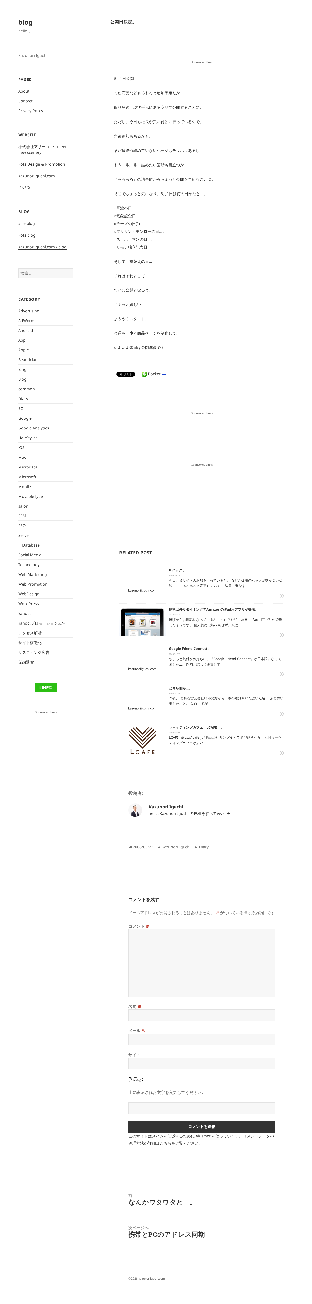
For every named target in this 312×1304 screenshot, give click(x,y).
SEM (22, 515)
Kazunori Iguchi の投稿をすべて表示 (193, 813)
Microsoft (27, 476)
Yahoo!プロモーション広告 (42, 623)
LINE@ (24, 187)
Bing (22, 369)
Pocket (154, 374)
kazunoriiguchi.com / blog (42, 246)
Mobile (24, 486)
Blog (22, 379)
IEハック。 (177, 570)
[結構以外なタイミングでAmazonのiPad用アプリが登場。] (142, 624)
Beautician (28, 359)
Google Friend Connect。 (190, 648)
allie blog (26, 223)
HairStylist (27, 437)
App (22, 340)
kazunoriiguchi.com (36, 176)
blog (25, 22)
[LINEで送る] (144, 374)
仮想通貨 (26, 662)
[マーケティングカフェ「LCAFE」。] (142, 748)
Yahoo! (24, 613)
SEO (22, 525)
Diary (23, 398)
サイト (134, 1054)
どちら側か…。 (180, 688)
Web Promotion (33, 584)
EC (20, 408)
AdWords (26, 320)
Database (31, 545)
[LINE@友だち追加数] (46, 687)
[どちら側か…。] (142, 708)
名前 (135, 1006)
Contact (25, 101)
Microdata (27, 467)
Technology (28, 564)
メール (137, 1030)
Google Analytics (33, 428)
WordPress (28, 603)
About (23, 91)
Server (24, 535)
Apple (23, 350)
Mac (22, 457)
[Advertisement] (202, 47)
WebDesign (28, 594)
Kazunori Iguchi (176, 847)
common (26, 389)
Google (25, 418)
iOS (21, 447)
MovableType (30, 496)
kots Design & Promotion (41, 164)
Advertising (28, 311)
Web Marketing (32, 574)
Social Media (29, 554)
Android (25, 330)
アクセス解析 (30, 633)
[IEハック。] (142, 590)
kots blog (27, 235)
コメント (139, 926)
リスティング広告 (33, 652)
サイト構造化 (30, 642)
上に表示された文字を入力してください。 (166, 1092)
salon (23, 506)
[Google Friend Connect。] (142, 669)
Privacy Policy (30, 110)
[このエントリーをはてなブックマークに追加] (164, 373)
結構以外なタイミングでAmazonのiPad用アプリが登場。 (213, 609)
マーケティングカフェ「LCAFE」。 (196, 727)
